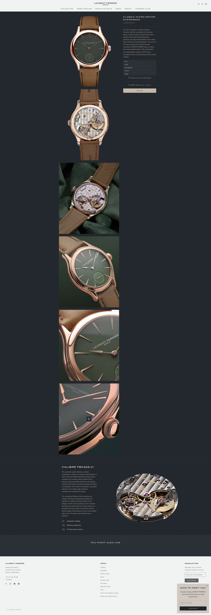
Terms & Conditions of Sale (109, 593)
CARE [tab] (126, 74)
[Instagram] (10, 583)
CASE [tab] (126, 64)
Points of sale (104, 574)
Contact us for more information (140, 78)
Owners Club (142, 9)
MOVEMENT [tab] (128, 68)
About (128, 9)
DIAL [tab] (126, 61)
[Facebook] (6, 583)
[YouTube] (14, 583)
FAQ (101, 590)
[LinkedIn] (18, 583)
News (118, 9)
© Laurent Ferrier (14, 609)
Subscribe (193, 608)
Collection (67, 9)
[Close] (207, 585)
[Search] (202, 4)
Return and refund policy (108, 596)
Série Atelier (84, 9)
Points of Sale (103, 9)
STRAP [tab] (127, 71)
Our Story (103, 583)
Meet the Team (105, 587)
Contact (9, 580)
